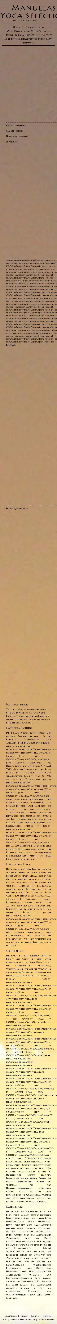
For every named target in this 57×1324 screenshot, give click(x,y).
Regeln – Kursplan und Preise (21, 35)
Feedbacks (28, 42)
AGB (4, 1319)
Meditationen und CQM (38, 38)
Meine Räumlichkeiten (19, 31)
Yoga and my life (34, 27)
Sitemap (24, 1316)
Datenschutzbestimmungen (23, 1319)
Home (16, 27)
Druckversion (11, 1316)
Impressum (47, 1316)
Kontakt (47, 35)
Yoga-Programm (41, 31)
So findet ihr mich (15, 38)
